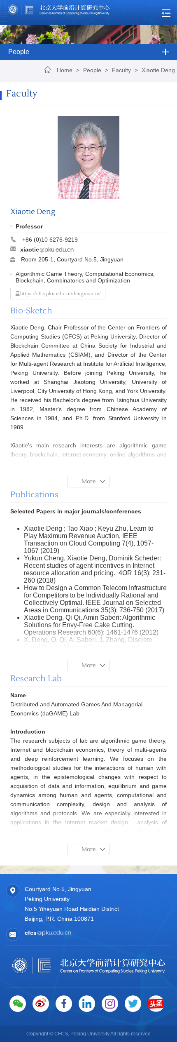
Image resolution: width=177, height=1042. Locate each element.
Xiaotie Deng (158, 70)
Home (64, 70)
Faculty (121, 70)
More (89, 481)
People (92, 70)
